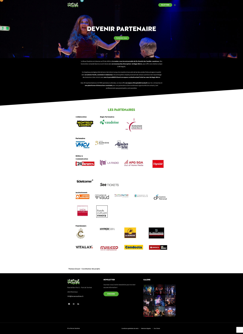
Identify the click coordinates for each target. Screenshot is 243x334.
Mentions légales (146, 328)
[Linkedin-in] (78, 304)
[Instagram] (73, 304)
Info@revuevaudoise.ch (75, 296)
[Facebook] (69, 304)
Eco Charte (157, 328)
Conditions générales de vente (130, 328)
